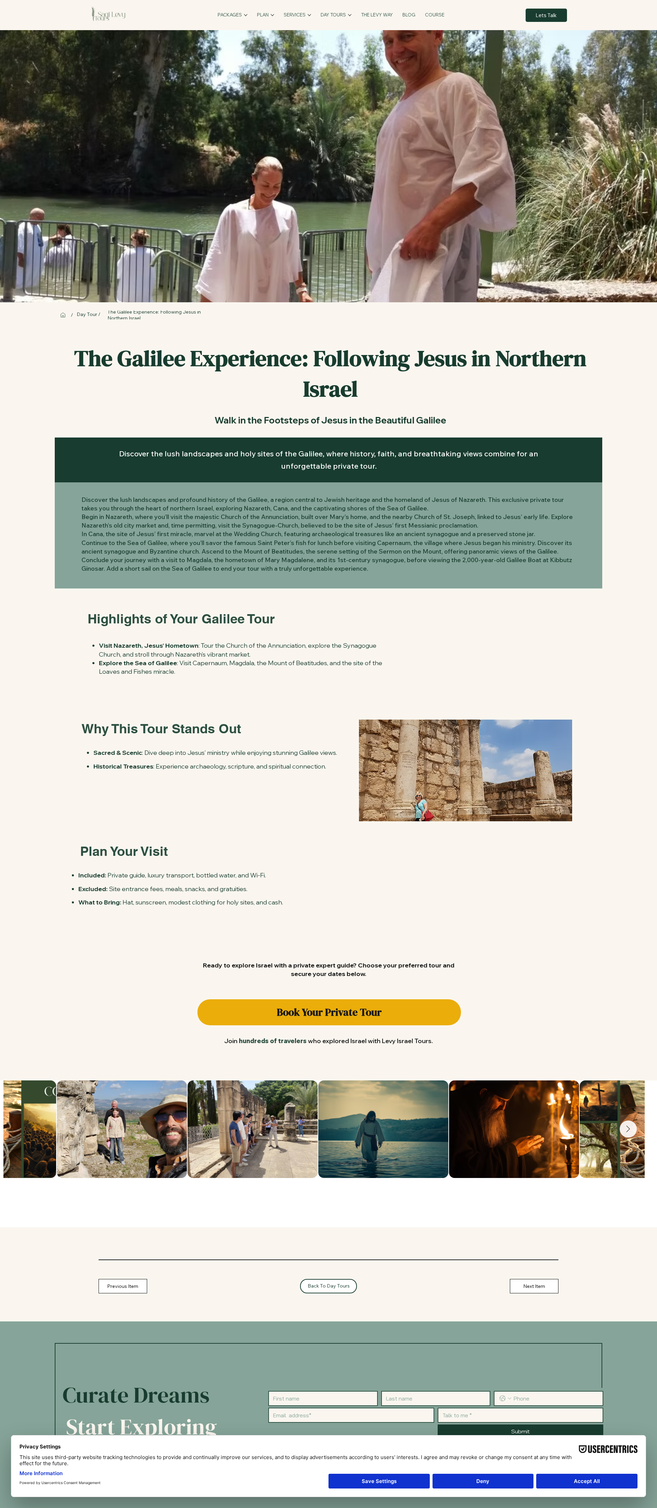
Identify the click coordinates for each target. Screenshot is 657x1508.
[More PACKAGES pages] (245, 15)
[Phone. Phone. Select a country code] (505, 1398)
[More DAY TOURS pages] (349, 15)
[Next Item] (628, 1129)
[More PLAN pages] (272, 15)
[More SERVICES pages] (309, 15)
